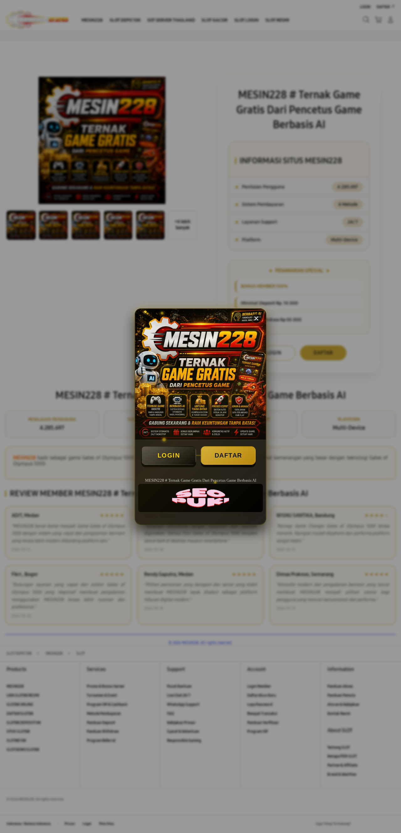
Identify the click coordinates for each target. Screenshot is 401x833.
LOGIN (169, 455)
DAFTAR (228, 455)
